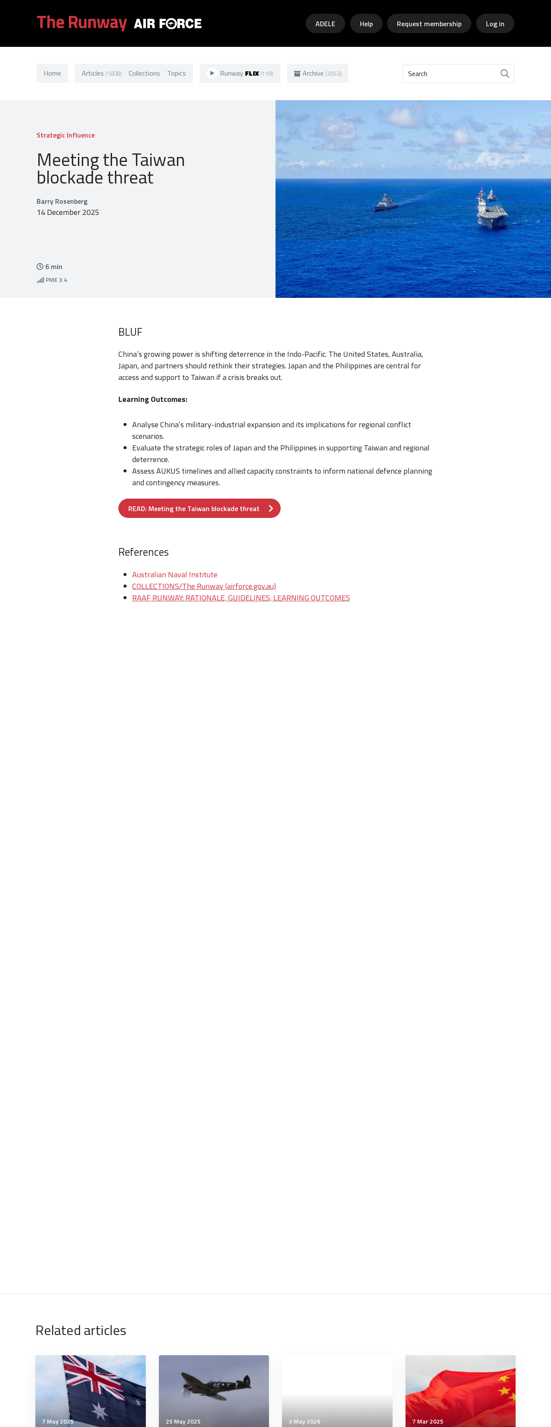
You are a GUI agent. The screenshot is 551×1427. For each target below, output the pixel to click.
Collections (144, 73)
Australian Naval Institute (174, 574)
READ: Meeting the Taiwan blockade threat (194, 508)
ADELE (325, 23)
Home (52, 73)
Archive (322, 73)
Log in (495, 23)
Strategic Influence (66, 135)
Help (366, 23)
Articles (102, 73)
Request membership (429, 23)
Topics (176, 73)
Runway (246, 73)
